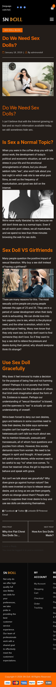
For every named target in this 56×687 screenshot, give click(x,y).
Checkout (38, 598)
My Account (39, 583)
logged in (19, 550)
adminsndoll (37, 52)
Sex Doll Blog (12, 30)
